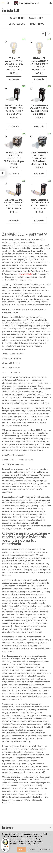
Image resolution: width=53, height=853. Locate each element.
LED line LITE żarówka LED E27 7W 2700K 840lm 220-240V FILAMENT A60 (14, 64)
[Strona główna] (26, 3)
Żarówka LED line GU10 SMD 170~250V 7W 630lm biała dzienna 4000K (39, 158)
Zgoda (21, 849)
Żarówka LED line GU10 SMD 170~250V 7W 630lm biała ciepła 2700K (14, 158)
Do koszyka (14, 79)
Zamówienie (7, 827)
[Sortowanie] (48, 34)
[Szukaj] (8, 3)
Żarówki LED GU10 (17, 24)
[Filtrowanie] (43, 34)
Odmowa (32, 849)
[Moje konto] (50, 3)
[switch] (5, 849)
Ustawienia (45, 849)
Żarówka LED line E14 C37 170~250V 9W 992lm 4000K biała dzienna (14, 109)
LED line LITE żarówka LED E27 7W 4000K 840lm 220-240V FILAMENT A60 (39, 64)
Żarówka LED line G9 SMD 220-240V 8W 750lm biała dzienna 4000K (13, 204)
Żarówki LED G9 (37, 24)
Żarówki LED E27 (17, 18)
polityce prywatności (30, 844)
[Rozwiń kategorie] (3, 3)
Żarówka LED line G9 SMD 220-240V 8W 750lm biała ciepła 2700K (39, 204)
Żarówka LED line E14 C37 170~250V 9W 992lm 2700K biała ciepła (39, 109)
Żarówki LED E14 (36, 18)
